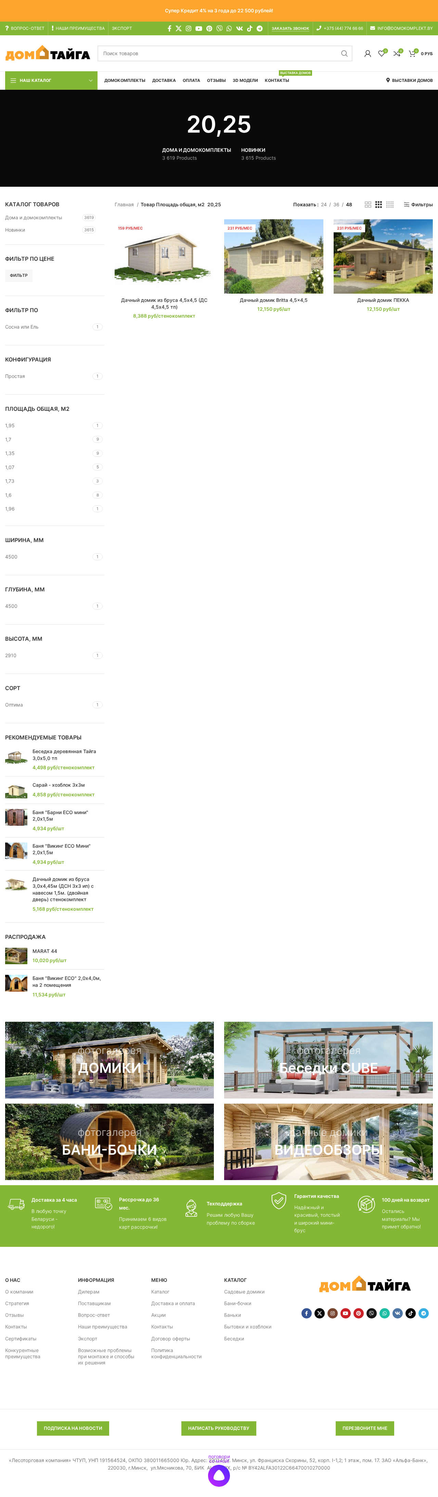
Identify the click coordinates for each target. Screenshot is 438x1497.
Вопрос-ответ (94, 1315)
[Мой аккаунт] (368, 53)
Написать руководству (218, 1428)
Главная (125, 204)
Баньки (232, 1315)
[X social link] (178, 28)
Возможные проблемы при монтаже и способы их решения (106, 1356)
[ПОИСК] (344, 53)
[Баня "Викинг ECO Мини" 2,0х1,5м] (16, 854)
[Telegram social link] (260, 28)
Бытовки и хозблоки (247, 1326)
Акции (158, 1315)
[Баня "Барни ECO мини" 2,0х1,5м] (16, 820)
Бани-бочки (237, 1303)
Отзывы (14, 1315)
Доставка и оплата (173, 1303)
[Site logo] (48, 53)
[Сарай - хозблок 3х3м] (16, 790)
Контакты (16, 1326)
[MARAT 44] (16, 956)
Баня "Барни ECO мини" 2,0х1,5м (60, 815)
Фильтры (422, 204)
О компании (19, 1291)
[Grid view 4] (390, 204)
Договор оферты (170, 1338)
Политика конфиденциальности (176, 1353)
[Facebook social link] (169, 28)
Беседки (234, 1338)
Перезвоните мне (365, 1428)
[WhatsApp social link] (229, 28)
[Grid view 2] (368, 204)
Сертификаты (21, 1338)
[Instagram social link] (188, 28)
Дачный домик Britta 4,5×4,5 (274, 300)
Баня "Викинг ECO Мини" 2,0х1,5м (62, 849)
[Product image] (164, 256)
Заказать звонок (290, 28)
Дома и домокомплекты (33, 217)
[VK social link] (239, 28)
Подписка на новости (73, 1428)
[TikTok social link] (250, 28)
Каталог (160, 1291)
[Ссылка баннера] (109, 1060)
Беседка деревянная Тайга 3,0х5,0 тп (64, 754)
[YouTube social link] (198, 28)
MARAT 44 (45, 951)
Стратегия (17, 1303)
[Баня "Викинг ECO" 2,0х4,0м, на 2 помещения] (16, 986)
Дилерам (89, 1291)
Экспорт (87, 1338)
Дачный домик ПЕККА (383, 300)
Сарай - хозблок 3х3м (59, 785)
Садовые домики (244, 1291)
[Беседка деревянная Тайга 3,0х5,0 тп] (16, 759)
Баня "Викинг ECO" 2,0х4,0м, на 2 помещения (67, 981)
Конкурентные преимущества (22, 1353)
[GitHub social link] (219, 28)
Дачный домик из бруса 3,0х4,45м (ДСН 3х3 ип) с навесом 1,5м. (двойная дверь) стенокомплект (63, 889)
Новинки (15, 230)
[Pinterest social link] (209, 28)
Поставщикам (94, 1303)
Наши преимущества (102, 1326)
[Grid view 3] (378, 204)
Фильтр (19, 275)
